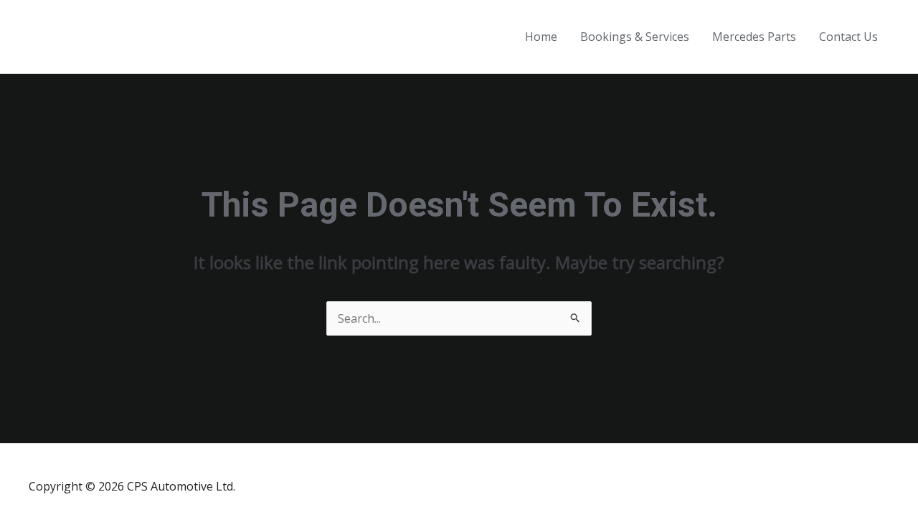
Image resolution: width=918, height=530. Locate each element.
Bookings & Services (634, 36)
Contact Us (848, 36)
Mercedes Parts (754, 36)
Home (541, 36)
